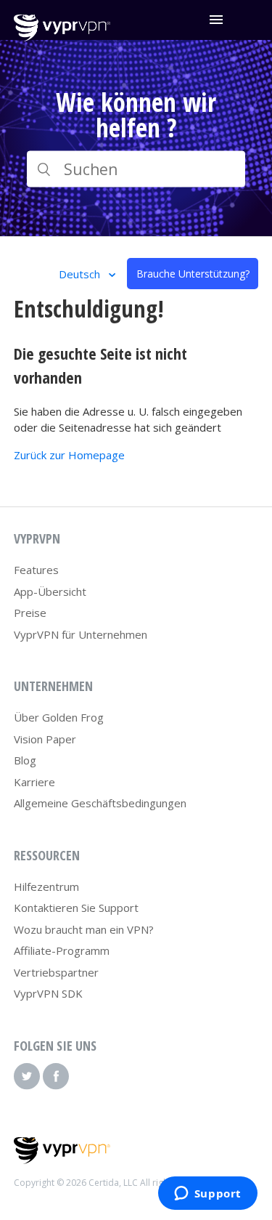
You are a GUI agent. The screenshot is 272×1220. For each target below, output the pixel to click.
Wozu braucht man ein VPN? (84, 929)
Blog (25, 760)
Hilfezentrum (46, 886)
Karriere (34, 782)
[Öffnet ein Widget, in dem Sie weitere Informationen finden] (207, 1194)
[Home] (62, 37)
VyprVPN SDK (48, 993)
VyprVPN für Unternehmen (80, 634)
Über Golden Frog (59, 717)
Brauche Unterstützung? (193, 273)
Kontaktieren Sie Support (76, 907)
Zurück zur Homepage (69, 455)
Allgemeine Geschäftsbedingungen (100, 803)
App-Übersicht (50, 591)
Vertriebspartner (56, 972)
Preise (30, 612)
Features (36, 569)
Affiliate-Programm (62, 950)
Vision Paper (45, 739)
